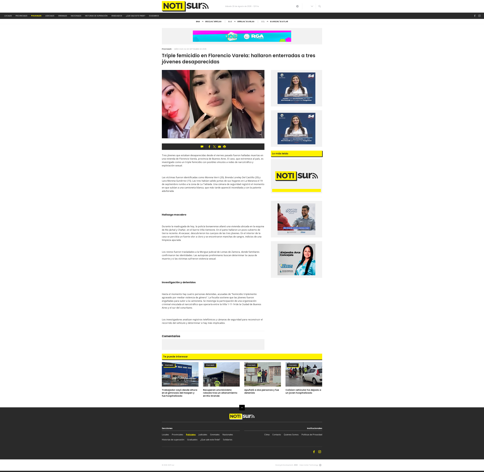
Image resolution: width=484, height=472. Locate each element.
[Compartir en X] (214, 146)
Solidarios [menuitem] (154, 15)
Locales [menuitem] (8, 15)
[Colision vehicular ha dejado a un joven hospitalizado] (303, 374)
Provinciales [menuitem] (21, 15)
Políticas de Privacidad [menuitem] (311, 434)
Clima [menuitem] (266, 434)
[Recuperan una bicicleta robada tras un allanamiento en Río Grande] (221, 374)
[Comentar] (202, 146)
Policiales (166, 49)
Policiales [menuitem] (36, 15)
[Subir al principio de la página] (242, 407)
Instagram (479, 16)
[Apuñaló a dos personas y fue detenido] (262, 374)
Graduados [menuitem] (116, 15)
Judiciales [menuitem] (49, 15)
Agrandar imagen (260, 75)
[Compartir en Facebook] (209, 146)
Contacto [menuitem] (276, 434)
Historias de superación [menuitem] (96, 15)
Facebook (475, 16)
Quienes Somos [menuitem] (291, 434)
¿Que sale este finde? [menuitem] (135, 15)
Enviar (219, 146)
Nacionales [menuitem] (76, 15)
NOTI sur (171, 465)
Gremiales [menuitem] (62, 15)
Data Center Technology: (309, 465)
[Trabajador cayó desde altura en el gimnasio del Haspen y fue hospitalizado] (180, 374)
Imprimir (224, 146)
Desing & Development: (284, 465)
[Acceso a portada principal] (185, 6)
